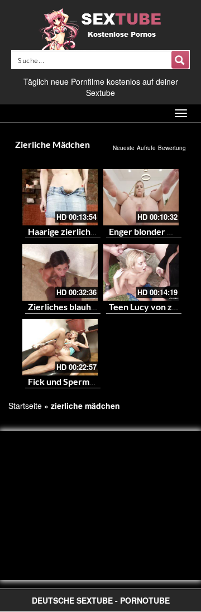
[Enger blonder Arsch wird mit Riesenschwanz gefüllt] (141, 197)
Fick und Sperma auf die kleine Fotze (100, 381)
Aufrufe (146, 148)
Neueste (124, 148)
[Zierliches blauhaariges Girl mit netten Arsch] (60, 272)
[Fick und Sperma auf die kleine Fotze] (60, 347)
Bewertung (172, 148)
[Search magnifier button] (180, 60)
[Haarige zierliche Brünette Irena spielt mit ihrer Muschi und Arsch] (60, 197)
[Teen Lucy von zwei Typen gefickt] (141, 272)
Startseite (25, 405)
